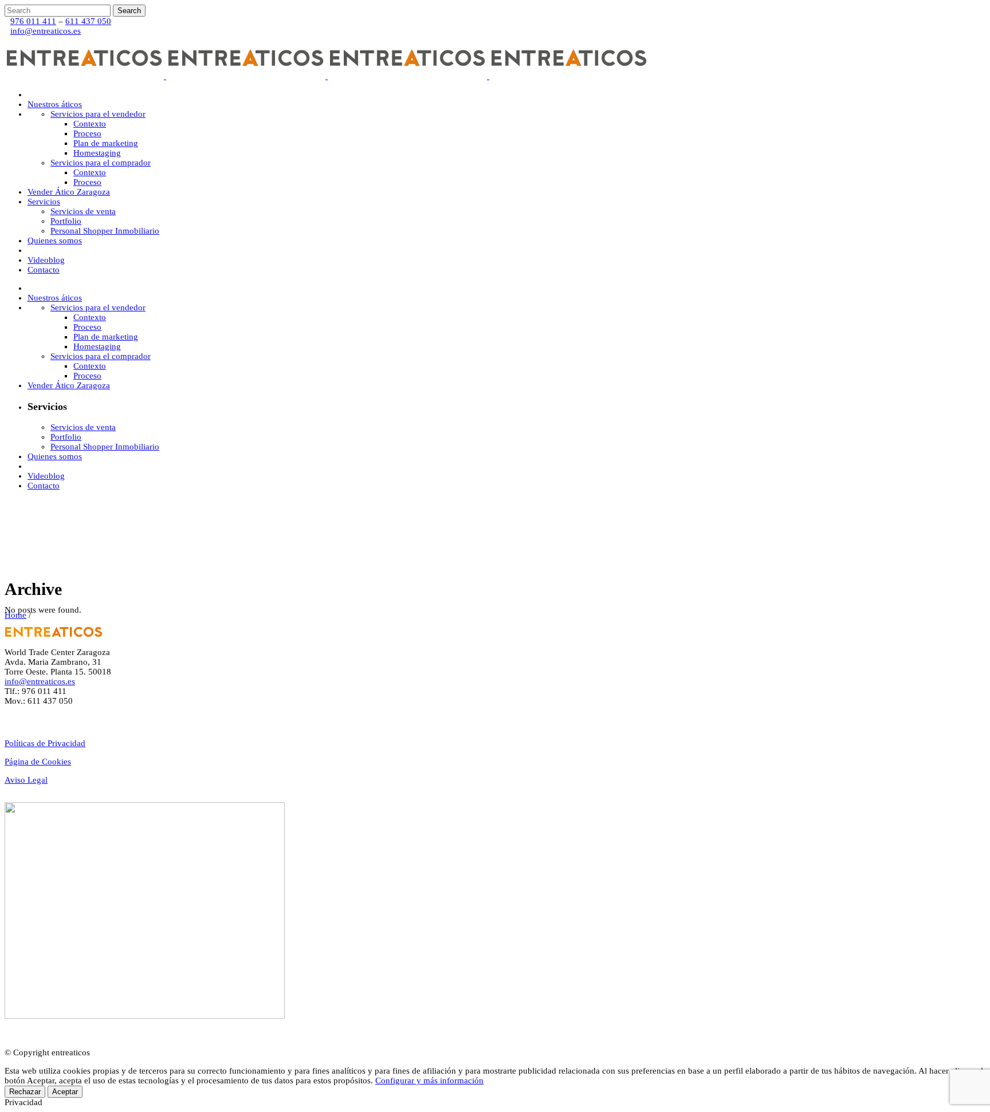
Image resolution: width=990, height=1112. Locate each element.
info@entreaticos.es (45, 31)
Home (15, 615)
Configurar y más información (429, 1080)
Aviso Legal (26, 779)
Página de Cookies (38, 761)
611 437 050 (88, 21)
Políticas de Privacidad (45, 743)
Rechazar (25, 1091)
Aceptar (65, 1091)
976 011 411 (33, 21)
